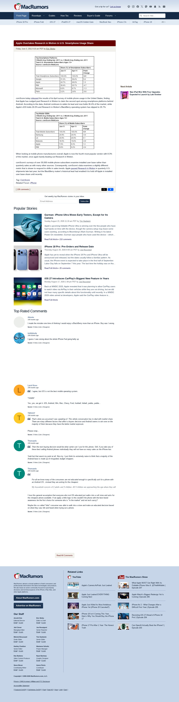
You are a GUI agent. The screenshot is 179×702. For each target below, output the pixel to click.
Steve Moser (18, 665)
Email (15, 623)
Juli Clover (18, 627)
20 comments (65, 268)
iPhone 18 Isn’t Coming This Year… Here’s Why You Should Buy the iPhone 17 (98, 616)
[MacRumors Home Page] (31, 6)
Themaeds (32, 441)
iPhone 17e (121, 22)
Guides (52, 15)
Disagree (46, 327)
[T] (19, 423)
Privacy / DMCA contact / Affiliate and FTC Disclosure (32, 681)
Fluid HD (50, 690)
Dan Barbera (18, 656)
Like (40, 327)
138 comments (23, 189)
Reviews (78, 15)
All (163, 22)
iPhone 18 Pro (22, 22)
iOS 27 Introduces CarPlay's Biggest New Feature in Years (76, 278)
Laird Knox (32, 385)
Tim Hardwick (85, 221)
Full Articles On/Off (34, 690)
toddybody (32, 333)
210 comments (66, 239)
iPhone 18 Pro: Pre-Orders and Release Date (69, 246)
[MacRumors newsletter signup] (164, 6)
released (35, 98)
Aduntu (31, 317)
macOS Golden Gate (84, 22)
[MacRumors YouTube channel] (150, 6)
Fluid (44, 690)
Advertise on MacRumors (28, 605)
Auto (56, 690)
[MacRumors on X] (142, 6)
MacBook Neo (105, 22)
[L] (19, 395)
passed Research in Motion (83, 168)
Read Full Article (51, 239)
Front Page (21, 15)
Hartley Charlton (20, 646)
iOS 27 (52, 22)
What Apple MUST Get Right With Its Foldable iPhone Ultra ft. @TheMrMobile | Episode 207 (148, 585)
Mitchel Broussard (20, 637)
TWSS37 (31, 413)
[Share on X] (104, 189)
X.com (21, 623)
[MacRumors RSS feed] (159, 6)
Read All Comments (65, 555)
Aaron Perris (40, 665)
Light (61, 690)
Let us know (115, 6)
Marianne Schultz (42, 646)
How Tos (65, 15)
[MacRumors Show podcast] (128, 6)
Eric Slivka (50, 49)
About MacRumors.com (27, 598)
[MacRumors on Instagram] (133, 6)
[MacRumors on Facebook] (137, 6)
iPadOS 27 (66, 22)
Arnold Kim (18, 618)
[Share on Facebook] (110, 189)
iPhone (33, 183)
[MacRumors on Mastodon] (146, 6)
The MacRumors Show (136, 577)
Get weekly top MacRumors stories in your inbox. (65, 196)
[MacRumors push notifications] (155, 6)
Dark (65, 690)
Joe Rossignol (86, 250)
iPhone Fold (39, 22)
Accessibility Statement (21, 685)
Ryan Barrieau (41, 656)
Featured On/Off (20, 690)
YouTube (76, 577)
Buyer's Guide (93, 15)
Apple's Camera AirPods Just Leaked (97, 585)
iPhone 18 (148, 22)
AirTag (135, 22)
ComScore (25, 180)
